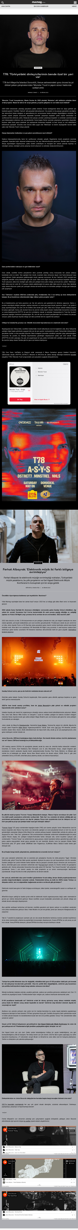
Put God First (43, 865)
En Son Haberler (41, 6)
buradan (73, 355)
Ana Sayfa (5, 6)
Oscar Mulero (42, 725)
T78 (3, 352)
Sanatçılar (38, 67)
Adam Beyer (23, 727)
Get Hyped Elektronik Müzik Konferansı (52, 1024)
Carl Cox (58, 727)
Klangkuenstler (24, 725)
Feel (67, 858)
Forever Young (7, 828)
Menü (74, 6)
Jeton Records (43, 705)
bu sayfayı (27, 1121)
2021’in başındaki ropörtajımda (12, 1104)
